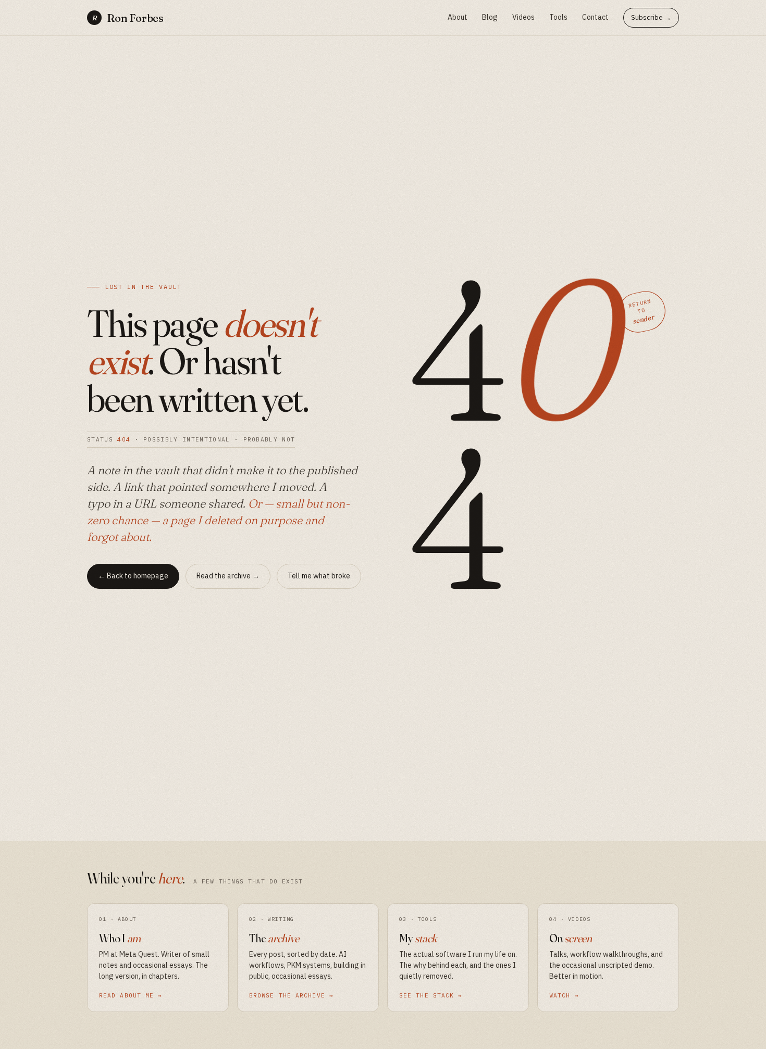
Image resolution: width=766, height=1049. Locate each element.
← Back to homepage (133, 575)
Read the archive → (228, 575)
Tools (558, 17)
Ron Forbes (128, 17)
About (457, 17)
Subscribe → (651, 17)
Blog (490, 17)
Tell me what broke (319, 575)
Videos (523, 17)
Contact (595, 17)
